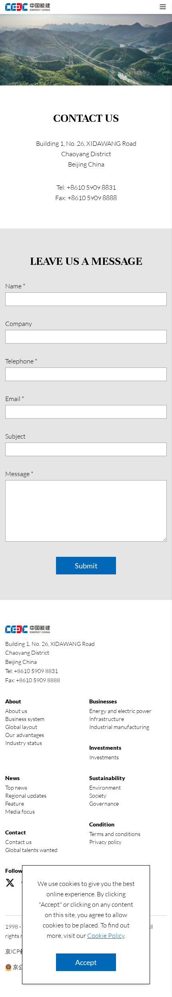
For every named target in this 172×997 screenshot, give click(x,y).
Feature (14, 803)
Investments (104, 757)
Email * (14, 399)
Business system (24, 718)
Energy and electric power (120, 710)
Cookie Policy (105, 935)
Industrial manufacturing (119, 726)
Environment (105, 787)
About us (16, 710)
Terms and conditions (114, 833)
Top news (16, 787)
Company (18, 324)
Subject (15, 436)
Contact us (18, 841)
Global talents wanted (31, 849)
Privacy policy (105, 841)
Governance (104, 803)
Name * (15, 286)
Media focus (20, 811)
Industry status (23, 742)
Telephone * (21, 361)
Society (97, 795)
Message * (19, 474)
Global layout (21, 726)
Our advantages (24, 734)
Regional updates (25, 795)
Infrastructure (106, 718)
